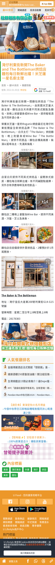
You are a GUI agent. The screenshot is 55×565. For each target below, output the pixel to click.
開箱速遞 (22, 10)
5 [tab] (25, 20)
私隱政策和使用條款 (35, 544)
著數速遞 (7, 518)
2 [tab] (25, 16)
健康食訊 (32, 518)
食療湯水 (44, 522)
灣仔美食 (16, 469)
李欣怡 (23, 89)
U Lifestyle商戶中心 (13, 529)
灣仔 (35, 469)
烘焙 (44, 469)
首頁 (3, 85)
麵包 (14, 475)
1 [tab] (21, 16)
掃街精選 (7, 522)
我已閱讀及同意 (27, 552)
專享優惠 (36, 525)
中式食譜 (32, 522)
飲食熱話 (19, 518)
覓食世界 (49, 10)
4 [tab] (34, 16)
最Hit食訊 (8, 10)
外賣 (27, 469)
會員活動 (24, 525)
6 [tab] (29, 20)
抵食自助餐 (35, 10)
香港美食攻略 (10, 525)
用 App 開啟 (47, 3)
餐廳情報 (26, 85)
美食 (6, 469)
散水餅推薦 (22, 538)
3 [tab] (29, 16)
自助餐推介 (9, 538)
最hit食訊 (14, 85)
